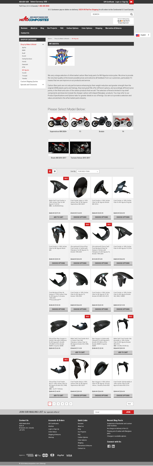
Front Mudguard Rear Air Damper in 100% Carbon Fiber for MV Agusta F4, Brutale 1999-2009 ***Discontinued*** (58, 293)
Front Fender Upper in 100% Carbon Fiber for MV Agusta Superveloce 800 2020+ (79, 201)
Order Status (52, 432)
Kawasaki (25, 64)
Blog (42, 28)
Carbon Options (72, 28)
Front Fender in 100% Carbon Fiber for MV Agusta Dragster (123, 201)
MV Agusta (25, 70)
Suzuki (24, 73)
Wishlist (51, 426)
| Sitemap (42, 463)
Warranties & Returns (113, 28)
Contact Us (25, 33)
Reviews (24, 28)
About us (34, 28)
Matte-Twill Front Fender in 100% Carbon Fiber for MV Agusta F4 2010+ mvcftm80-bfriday (57, 201)
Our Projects (52, 28)
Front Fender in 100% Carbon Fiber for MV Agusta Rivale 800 (58, 247)
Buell (23, 53)
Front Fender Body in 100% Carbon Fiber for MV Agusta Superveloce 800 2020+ (79, 382)
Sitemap (51, 437)
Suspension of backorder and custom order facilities (119, 425)
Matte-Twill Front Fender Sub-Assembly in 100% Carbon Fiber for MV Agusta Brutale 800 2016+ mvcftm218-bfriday (123, 339)
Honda (24, 61)
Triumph (24, 76)
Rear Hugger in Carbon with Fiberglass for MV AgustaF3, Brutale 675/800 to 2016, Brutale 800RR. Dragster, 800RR (101, 339)
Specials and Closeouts (29, 85)
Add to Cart (58, 217)
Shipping (98, 28)
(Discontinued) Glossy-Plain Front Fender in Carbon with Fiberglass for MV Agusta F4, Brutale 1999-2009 (79, 247)
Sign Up (125, 2)
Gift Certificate (109, 2)
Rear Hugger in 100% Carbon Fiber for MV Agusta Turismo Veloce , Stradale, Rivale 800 (101, 382)
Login (117, 2)
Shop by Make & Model (28, 44)
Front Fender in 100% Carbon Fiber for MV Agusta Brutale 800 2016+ (101, 201)
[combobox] (143, 35)
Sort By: (73, 171)
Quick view (58, 196)
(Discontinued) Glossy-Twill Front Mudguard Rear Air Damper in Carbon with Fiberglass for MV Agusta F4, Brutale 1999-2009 (101, 247)
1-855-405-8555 (43, 6)
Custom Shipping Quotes (29, 81)
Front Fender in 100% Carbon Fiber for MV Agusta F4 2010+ (123, 247)
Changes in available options (116, 436)
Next (129, 404)
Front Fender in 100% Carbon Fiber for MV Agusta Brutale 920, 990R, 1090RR (122, 293)
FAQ (61, 28)
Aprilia (24, 47)
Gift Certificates (53, 423)
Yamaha (24, 78)
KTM (23, 67)
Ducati (24, 56)
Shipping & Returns (54, 434)
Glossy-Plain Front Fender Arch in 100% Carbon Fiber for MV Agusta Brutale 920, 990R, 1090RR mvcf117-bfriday (58, 382)
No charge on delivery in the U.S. (117, 428)
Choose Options (80, 217)
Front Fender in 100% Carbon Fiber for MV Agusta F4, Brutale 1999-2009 (79, 293)
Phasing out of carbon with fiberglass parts (119, 432)
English (143, 35)
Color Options (87, 28)
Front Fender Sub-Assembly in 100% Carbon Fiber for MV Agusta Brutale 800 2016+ (123, 382)
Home (50, 38)
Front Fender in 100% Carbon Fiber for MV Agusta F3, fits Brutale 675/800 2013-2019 (101, 293)
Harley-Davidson (27, 59)
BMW (23, 50)
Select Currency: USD (38, 2)
